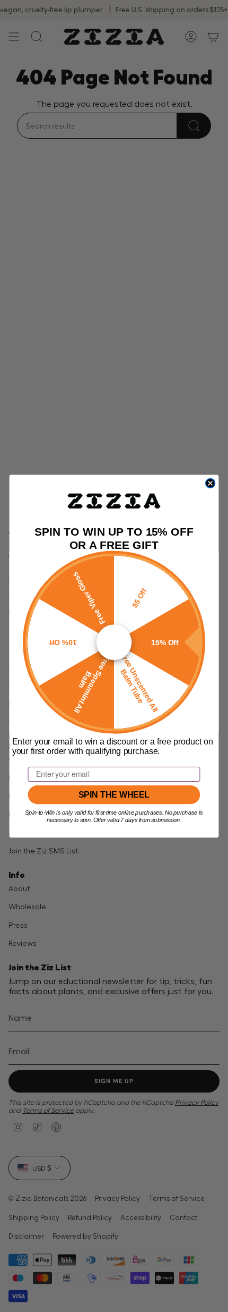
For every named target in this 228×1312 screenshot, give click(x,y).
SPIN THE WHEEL (114, 794)
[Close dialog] (210, 483)
